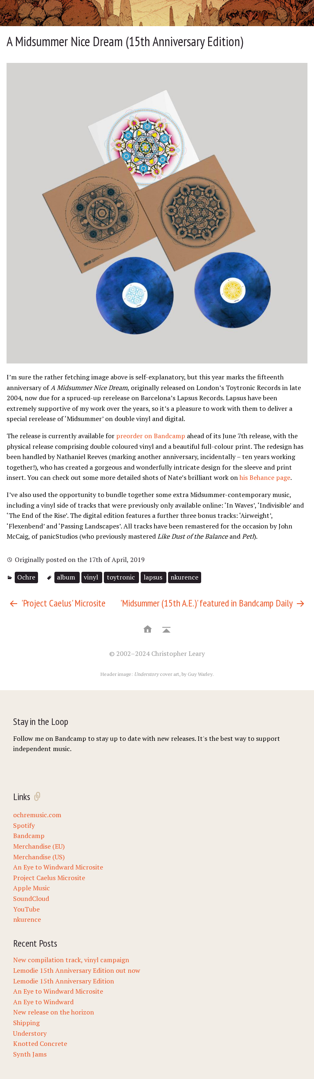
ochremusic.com (37, 814)
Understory (30, 1033)
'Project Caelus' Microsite (62, 603)
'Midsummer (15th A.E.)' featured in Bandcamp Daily (207, 603)
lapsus (154, 577)
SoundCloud (31, 898)
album (67, 577)
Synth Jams (30, 1054)
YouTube (26, 909)
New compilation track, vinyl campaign (71, 959)
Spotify (24, 825)
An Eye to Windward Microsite (58, 867)
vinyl (92, 577)
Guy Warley (200, 674)
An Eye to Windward (43, 1001)
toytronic (122, 577)
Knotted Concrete (40, 1043)
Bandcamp (29, 835)
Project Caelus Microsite (49, 877)
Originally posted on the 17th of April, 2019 (79, 559)
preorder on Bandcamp (150, 435)
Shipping (26, 1022)
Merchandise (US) (39, 856)
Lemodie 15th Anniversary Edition (63, 980)
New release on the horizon (53, 1012)
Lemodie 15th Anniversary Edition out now (76, 970)
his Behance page (265, 477)
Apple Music (31, 887)
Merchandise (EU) (39, 846)
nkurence (184, 577)
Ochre (26, 577)
